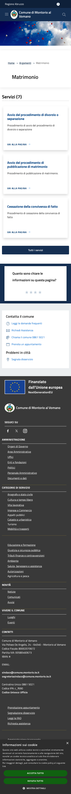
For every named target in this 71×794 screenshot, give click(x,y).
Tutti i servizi (35, 250)
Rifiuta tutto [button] (35, 781)
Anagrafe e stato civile (20, 494)
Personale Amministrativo (22, 473)
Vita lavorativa (16, 505)
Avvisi (11, 602)
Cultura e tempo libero (20, 500)
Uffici (10, 457)
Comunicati (14, 597)
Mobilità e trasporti (18, 529)
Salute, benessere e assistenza (25, 566)
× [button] (67, 743)
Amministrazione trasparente (24, 739)
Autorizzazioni (16, 571)
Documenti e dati (17, 478)
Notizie (12, 592)
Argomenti (25, 63)
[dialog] (35, 767)
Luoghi (11, 617)
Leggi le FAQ (14, 718)
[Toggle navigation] (7, 14)
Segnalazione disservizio (21, 713)
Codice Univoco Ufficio (15, 692)
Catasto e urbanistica (19, 520)
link (4, 766)
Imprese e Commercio (20, 510)
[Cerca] (64, 15)
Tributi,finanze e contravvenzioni (26, 555)
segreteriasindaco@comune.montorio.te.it (26, 676)
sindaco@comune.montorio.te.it (20, 672)
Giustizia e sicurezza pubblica (24, 550)
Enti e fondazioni (17, 462)
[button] (35, 788)
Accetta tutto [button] (35, 773)
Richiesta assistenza (19, 723)
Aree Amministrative (19, 452)
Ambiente (13, 561)
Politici (11, 468)
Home (11, 63)
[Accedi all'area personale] (58, 4)
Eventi (11, 622)
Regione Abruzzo (14, 4)
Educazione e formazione (22, 545)
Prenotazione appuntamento (24, 708)
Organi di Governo (18, 446)
